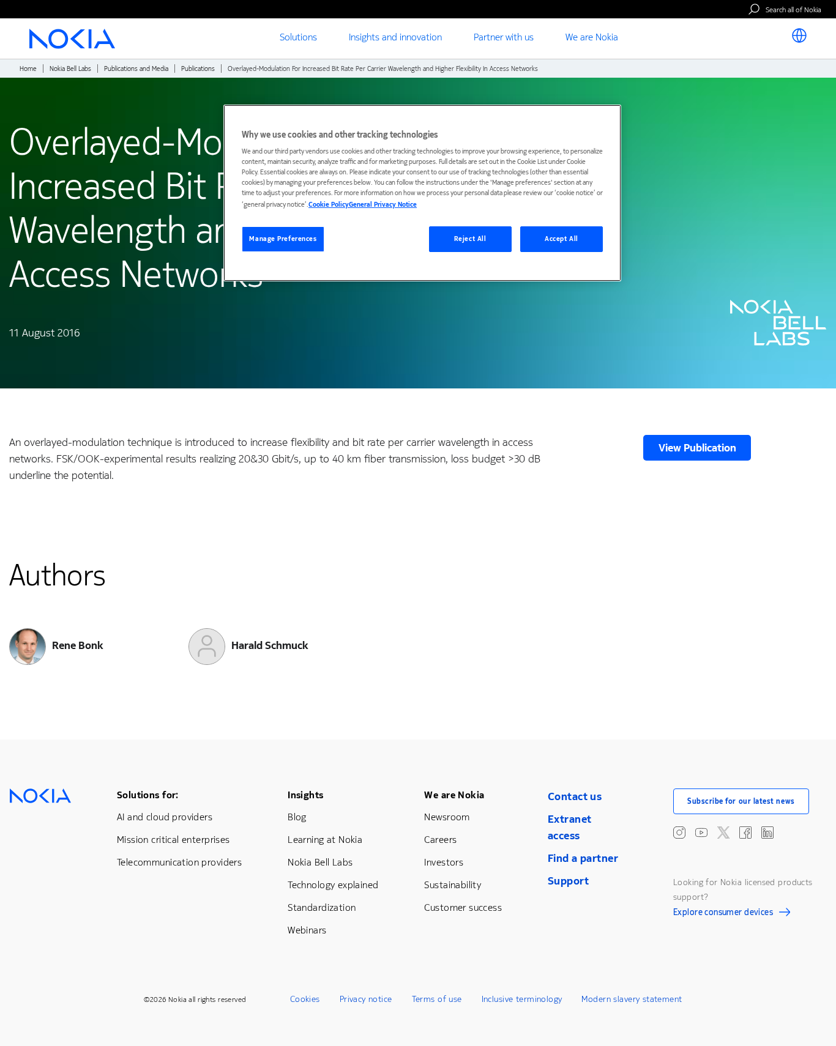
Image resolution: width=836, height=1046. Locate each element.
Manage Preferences (282, 238)
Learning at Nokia (325, 839)
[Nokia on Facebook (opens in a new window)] (745, 832)
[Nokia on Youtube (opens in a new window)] (701, 832)
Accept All (561, 238)
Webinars (307, 930)
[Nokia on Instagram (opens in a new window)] (679, 832)
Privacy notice (366, 999)
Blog (297, 817)
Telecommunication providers (179, 862)
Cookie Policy (328, 204)
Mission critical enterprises (173, 839)
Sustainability (452, 885)
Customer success (463, 907)
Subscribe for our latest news (741, 801)
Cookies (305, 999)
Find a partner (583, 858)
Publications (198, 69)
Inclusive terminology (522, 999)
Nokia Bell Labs (70, 69)
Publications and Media (136, 69)
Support (568, 881)
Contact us (575, 796)
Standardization (322, 907)
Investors (443, 862)
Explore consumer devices (723, 914)
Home (28, 69)
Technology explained (333, 885)
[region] (422, 193)
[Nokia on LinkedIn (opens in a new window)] (767, 832)
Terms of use (437, 999)
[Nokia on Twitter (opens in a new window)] (723, 832)
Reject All (470, 238)
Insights (305, 794)
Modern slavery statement (631, 999)
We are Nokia (454, 794)
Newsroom (446, 817)
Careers (440, 839)
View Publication (697, 447)
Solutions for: (148, 794)
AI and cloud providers (164, 817)
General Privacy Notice (383, 204)
